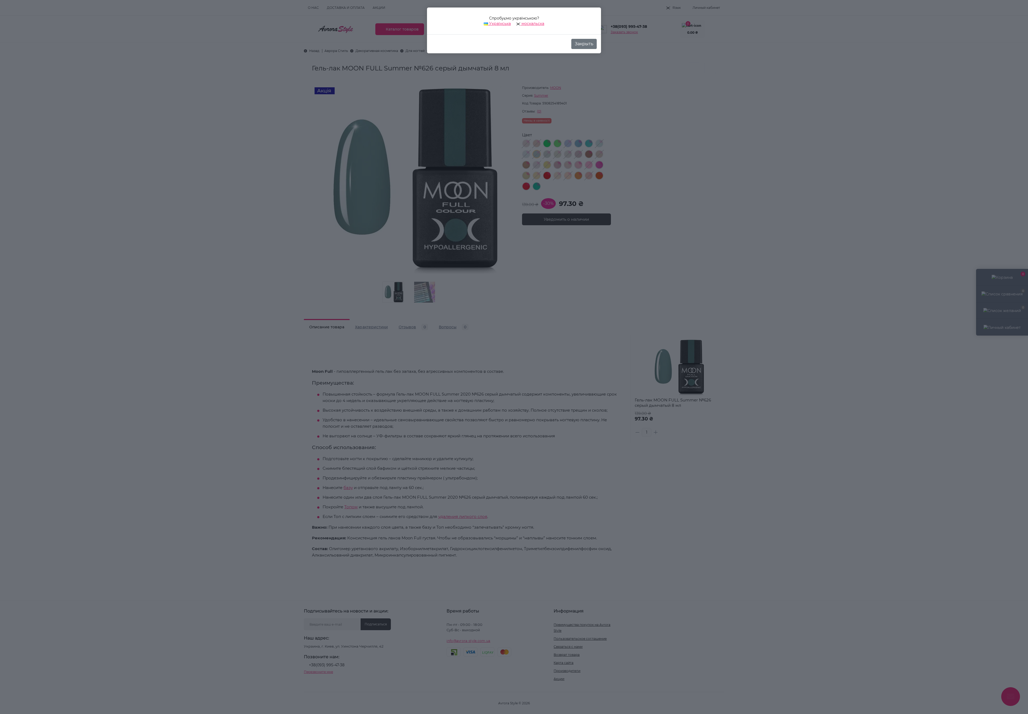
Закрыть (584, 43)
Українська (499, 23)
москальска (532, 23)
